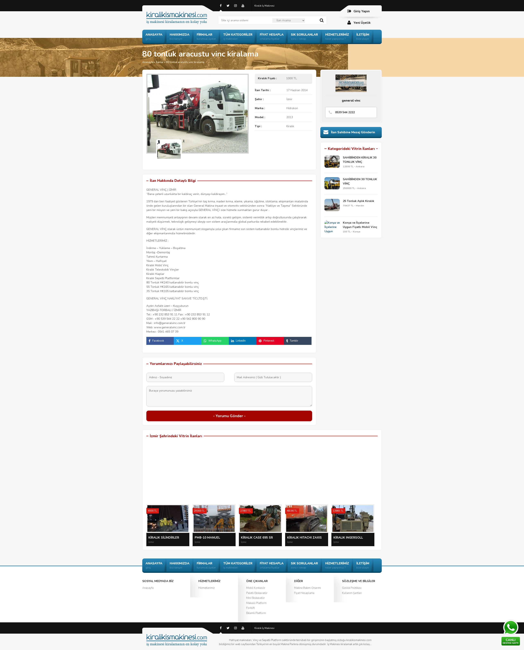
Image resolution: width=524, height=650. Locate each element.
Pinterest (268, 341)
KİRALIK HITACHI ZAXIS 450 (304, 538)
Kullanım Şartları (352, 593)
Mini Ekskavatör (255, 598)
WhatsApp (214, 341)
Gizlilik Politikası (351, 588)
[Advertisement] (262, 473)
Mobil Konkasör (255, 588)
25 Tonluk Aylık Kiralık (358, 201)
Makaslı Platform (256, 603)
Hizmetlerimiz (206, 588)
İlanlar (160, 62)
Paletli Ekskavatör (257, 593)
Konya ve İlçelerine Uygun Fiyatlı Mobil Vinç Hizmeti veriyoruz (360, 225)
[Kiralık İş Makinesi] (180, 13)
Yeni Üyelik (362, 22)
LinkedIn (241, 341)
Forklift (250, 608)
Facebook (158, 341)
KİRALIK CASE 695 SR (257, 538)
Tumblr (294, 341)
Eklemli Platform (256, 613)
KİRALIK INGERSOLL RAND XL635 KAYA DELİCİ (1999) (352, 538)
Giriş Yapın (361, 11)
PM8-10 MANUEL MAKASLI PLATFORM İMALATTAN (210, 538)
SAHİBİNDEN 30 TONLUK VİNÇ (360, 181)
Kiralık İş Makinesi (264, 5)
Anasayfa (148, 62)
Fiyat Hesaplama (304, 593)
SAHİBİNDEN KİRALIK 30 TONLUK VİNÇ (359, 160)
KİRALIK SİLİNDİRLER (163, 538)
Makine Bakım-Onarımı (307, 588)
